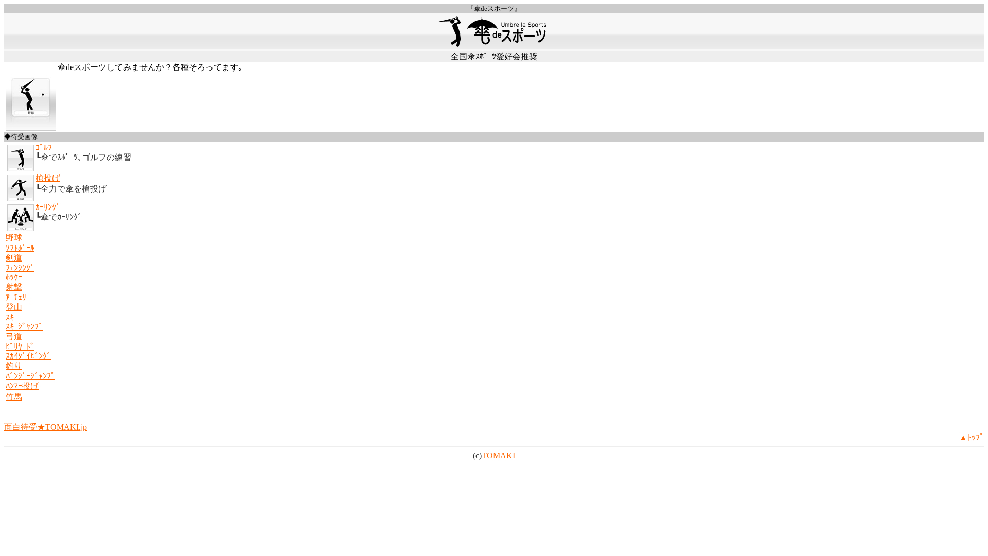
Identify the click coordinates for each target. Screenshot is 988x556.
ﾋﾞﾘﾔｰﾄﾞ (20, 346)
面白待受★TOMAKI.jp (45, 427)
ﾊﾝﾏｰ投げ (22, 385)
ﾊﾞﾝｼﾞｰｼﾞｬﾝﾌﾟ (30, 376)
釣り (14, 365)
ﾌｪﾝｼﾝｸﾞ (20, 268)
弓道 (14, 336)
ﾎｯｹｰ (14, 277)
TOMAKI (498, 455)
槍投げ (48, 177)
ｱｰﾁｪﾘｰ (18, 297)
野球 (14, 237)
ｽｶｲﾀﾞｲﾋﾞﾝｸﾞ (28, 356)
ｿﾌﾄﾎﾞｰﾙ (20, 248)
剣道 (14, 257)
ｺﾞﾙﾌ (44, 147)
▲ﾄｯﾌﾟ (971, 437)
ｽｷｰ (12, 317)
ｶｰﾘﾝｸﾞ (48, 207)
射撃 (14, 287)
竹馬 (14, 396)
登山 (14, 307)
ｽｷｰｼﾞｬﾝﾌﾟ (24, 326)
